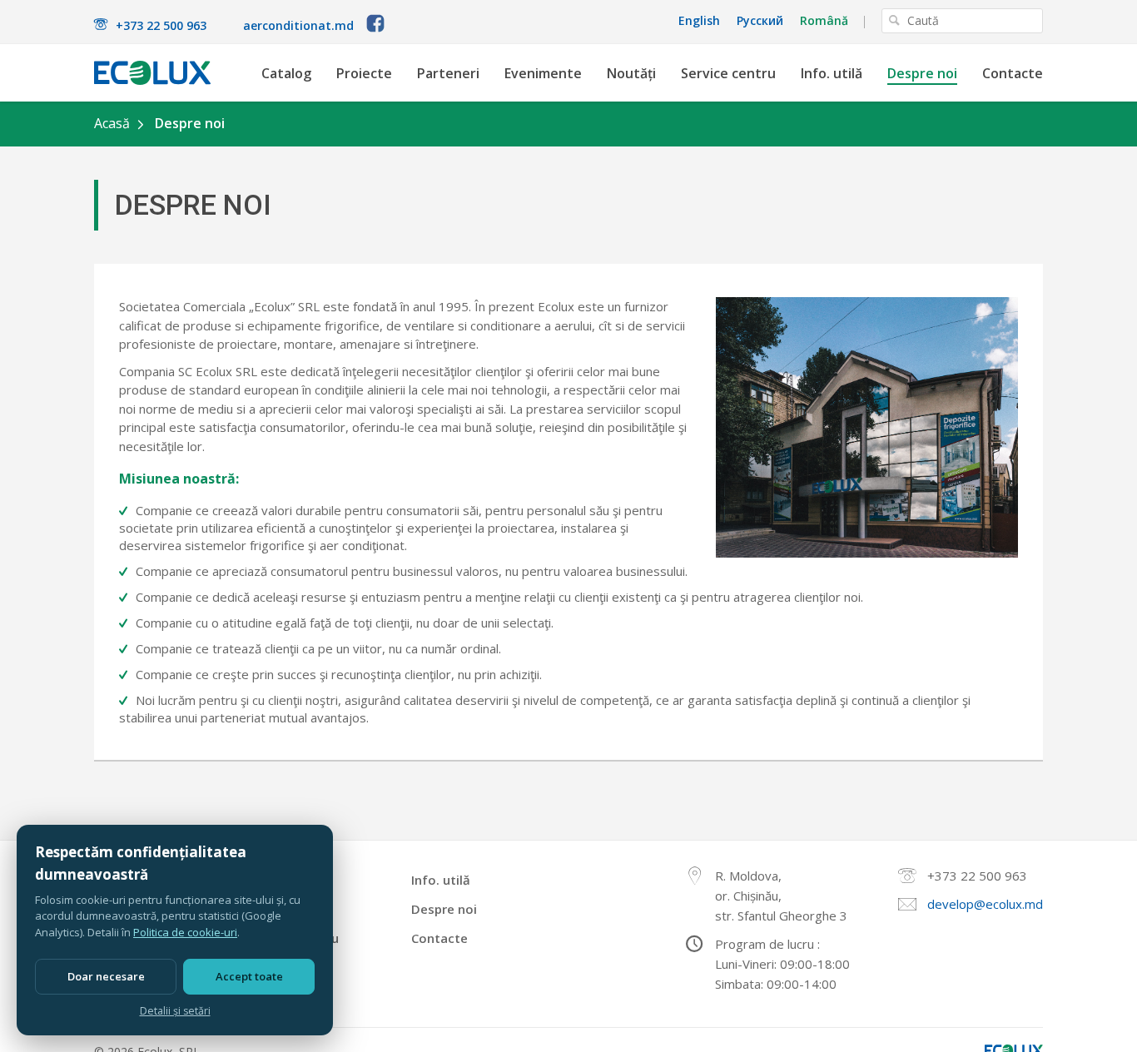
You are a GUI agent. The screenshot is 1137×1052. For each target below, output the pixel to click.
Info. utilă (831, 73)
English (699, 21)
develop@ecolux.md (985, 904)
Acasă (112, 123)
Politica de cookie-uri (185, 932)
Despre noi (922, 73)
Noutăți (631, 73)
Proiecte (364, 73)
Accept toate (249, 976)
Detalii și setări (175, 1011)
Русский (760, 21)
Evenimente (543, 73)
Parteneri (448, 73)
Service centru (728, 73)
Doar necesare (106, 976)
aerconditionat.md (298, 25)
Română (824, 21)
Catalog (286, 73)
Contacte (1012, 73)
